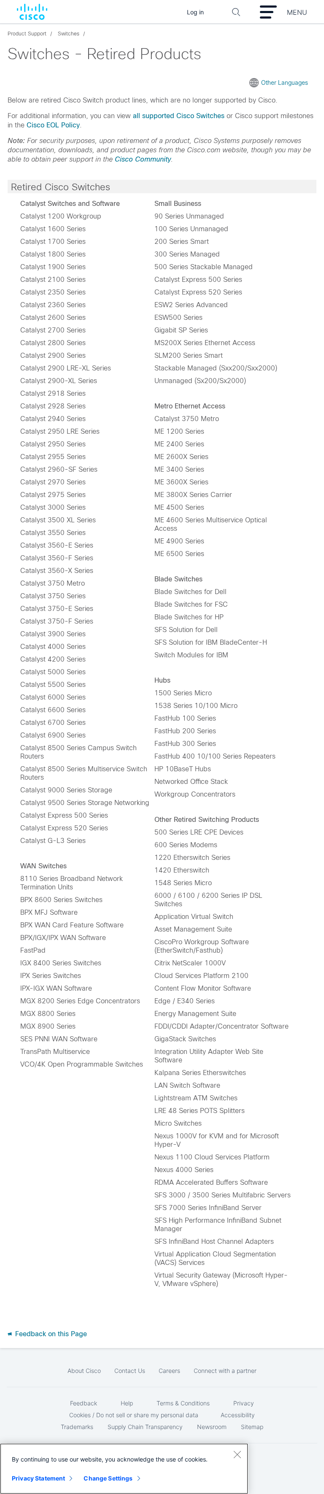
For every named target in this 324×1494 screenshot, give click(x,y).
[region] (124, 1468)
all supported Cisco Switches (178, 115)
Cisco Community (143, 159)
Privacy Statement (38, 1478)
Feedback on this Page (50, 1333)
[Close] (237, 1454)
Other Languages (284, 82)
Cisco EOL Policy (53, 125)
